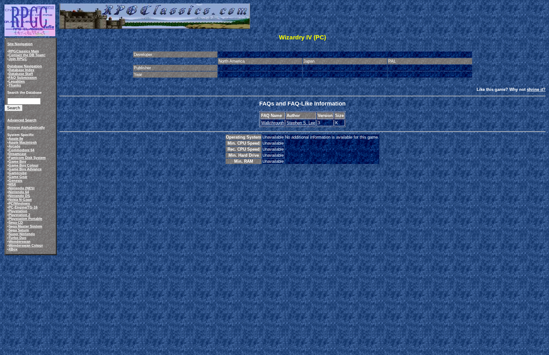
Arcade (14, 146)
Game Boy (17, 161)
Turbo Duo (17, 238)
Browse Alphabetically (26, 127)
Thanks (15, 85)
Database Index (21, 70)
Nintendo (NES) (22, 188)
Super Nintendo (22, 234)
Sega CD (16, 222)
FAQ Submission (23, 77)
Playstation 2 (19, 215)
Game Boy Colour (23, 165)
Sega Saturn (19, 230)
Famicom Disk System (27, 158)
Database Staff (21, 74)
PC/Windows (19, 203)
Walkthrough (272, 122)
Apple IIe (16, 138)
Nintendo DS (19, 196)
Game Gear (18, 177)
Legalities (17, 81)
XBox (13, 249)
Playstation (18, 211)
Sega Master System (25, 226)
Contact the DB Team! (27, 55)
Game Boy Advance (25, 169)
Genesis (15, 180)
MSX (12, 184)
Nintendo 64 (19, 192)
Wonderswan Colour (26, 245)
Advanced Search (22, 120)
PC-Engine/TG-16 (23, 207)
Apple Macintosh (23, 142)
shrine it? (536, 89)
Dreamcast (17, 154)
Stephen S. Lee (301, 122)
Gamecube (18, 173)
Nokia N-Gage (20, 199)
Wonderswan (19, 241)
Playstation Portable (25, 219)
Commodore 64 (21, 150)
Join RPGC (18, 59)
